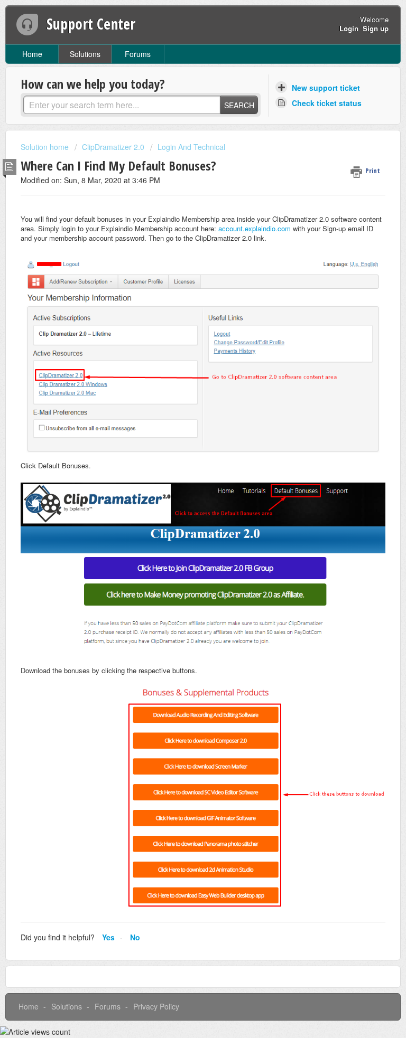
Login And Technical (191, 146)
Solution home (46, 146)
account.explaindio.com (254, 228)
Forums (138, 54)
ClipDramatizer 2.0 (113, 146)
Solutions (85, 54)
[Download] (183, 521)
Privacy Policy (156, 1006)
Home (32, 54)
